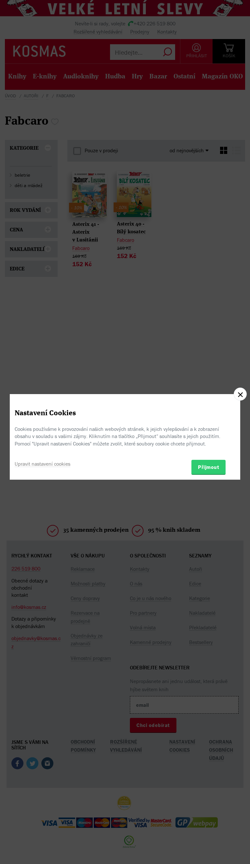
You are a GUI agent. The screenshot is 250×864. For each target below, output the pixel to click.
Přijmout (208, 467)
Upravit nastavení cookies (42, 463)
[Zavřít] (240, 394)
